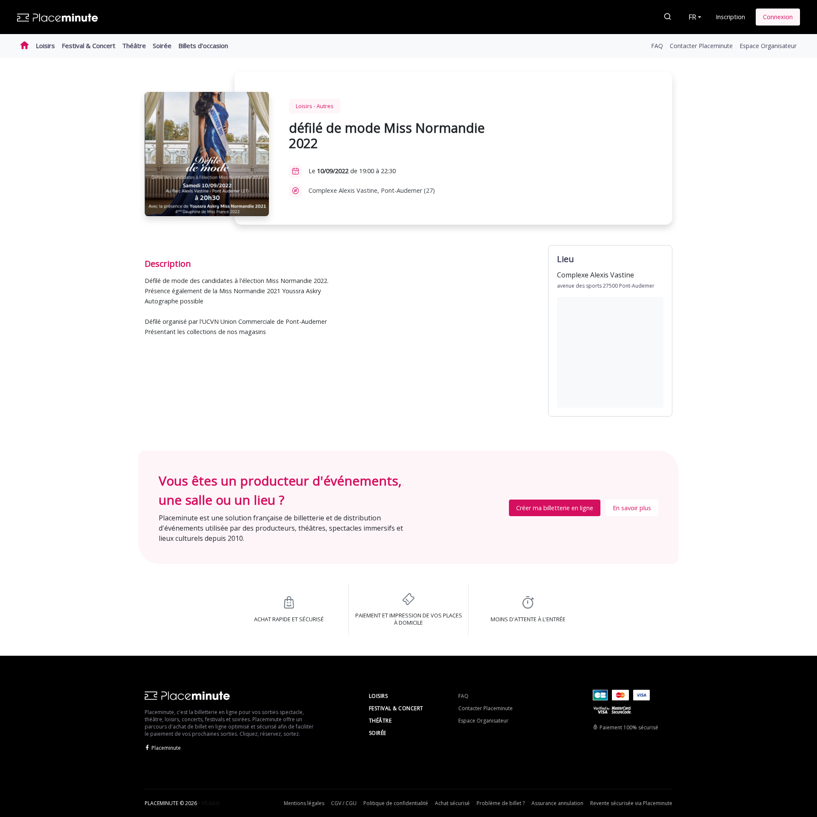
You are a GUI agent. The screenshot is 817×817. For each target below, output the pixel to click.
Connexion (778, 17)
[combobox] (694, 17)
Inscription (730, 17)
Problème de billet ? (501, 803)
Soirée (162, 45)
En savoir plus (632, 508)
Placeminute (166, 747)
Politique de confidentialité (395, 803)
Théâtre (134, 45)
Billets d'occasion (203, 45)
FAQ (657, 46)
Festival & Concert (88, 45)
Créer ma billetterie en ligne (554, 508)
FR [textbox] (692, 17)
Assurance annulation (557, 803)
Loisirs (45, 45)
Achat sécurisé (452, 803)
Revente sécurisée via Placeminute (631, 803)
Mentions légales (304, 803)
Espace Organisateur (768, 46)
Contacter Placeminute (701, 46)
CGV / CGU (344, 803)
